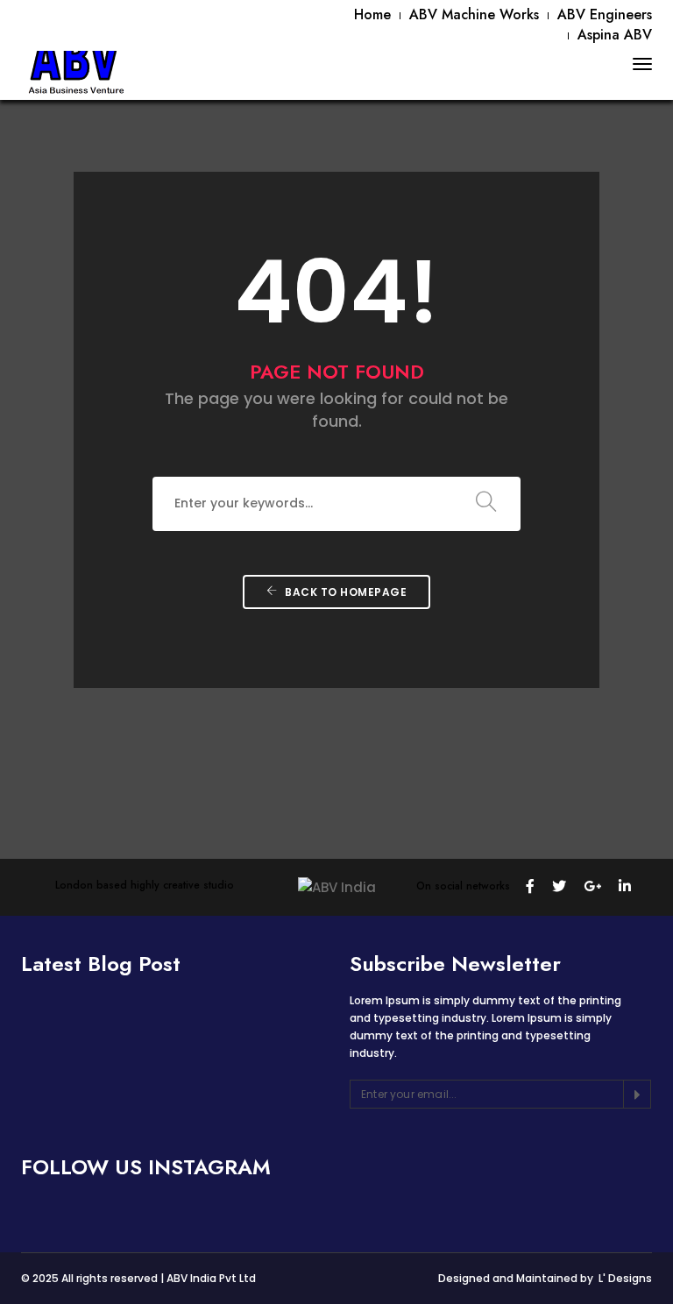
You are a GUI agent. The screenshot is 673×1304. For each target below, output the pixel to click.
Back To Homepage (344, 592)
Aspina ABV (614, 35)
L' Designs (625, 1278)
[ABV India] (76, 63)
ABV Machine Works (474, 14)
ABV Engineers (604, 14)
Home (372, 14)
